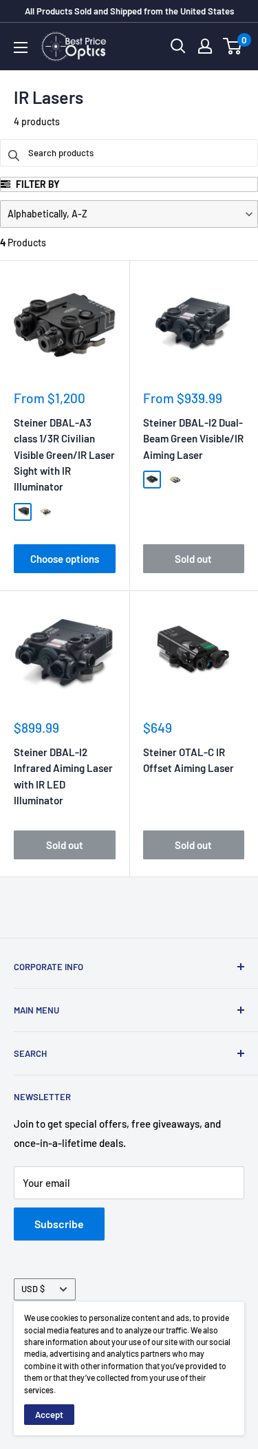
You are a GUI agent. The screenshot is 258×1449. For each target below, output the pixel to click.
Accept (49, 1414)
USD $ (33, 1288)
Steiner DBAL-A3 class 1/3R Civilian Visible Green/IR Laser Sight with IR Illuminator (64, 454)
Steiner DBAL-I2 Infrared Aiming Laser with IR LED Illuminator (63, 776)
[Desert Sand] (45, 512)
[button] (129, 214)
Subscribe (59, 1223)
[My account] (205, 46)
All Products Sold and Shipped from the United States (129, 11)
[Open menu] (21, 47)
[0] (232, 46)
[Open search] (178, 46)
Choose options (64, 558)
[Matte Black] (23, 512)
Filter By (37, 184)
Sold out (193, 558)
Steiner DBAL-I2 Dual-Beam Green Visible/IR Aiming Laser (193, 438)
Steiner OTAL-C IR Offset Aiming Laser (188, 760)
